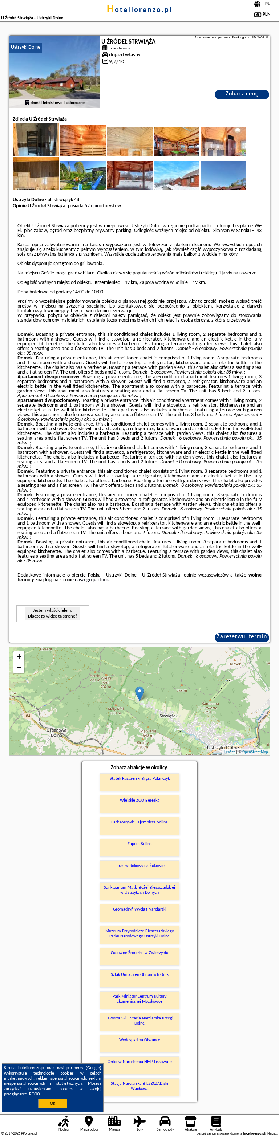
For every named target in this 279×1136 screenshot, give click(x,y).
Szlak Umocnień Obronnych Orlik (140, 975)
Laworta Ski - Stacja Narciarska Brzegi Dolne (139, 1021)
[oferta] (27, 103)
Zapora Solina (140, 844)
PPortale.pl (29, 1134)
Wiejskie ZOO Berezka (139, 800)
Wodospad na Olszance (139, 1040)
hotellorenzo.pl (140, 10)
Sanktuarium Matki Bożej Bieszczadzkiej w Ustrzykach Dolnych (139, 890)
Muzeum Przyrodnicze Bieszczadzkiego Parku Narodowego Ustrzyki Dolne (139, 933)
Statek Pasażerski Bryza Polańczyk (140, 779)
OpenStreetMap (255, 752)
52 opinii (93, 206)
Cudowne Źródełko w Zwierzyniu (139, 953)
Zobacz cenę (242, 94)
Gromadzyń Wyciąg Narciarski (139, 909)
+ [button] (19, 656)
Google (93, 1068)
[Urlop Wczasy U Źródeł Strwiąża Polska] (93, 148)
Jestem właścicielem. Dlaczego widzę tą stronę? (52, 613)
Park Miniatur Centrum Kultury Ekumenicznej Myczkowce (139, 999)
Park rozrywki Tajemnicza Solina (139, 822)
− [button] (19, 667)
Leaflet (229, 752)
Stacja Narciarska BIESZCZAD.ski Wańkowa (139, 1086)
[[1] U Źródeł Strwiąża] (54, 72)
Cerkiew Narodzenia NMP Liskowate (140, 1062)
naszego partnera (93, 580)
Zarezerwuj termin (242, 637)
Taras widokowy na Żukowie (140, 866)
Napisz (272, 1134)
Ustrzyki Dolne (25, 47)
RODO (34, 1094)
